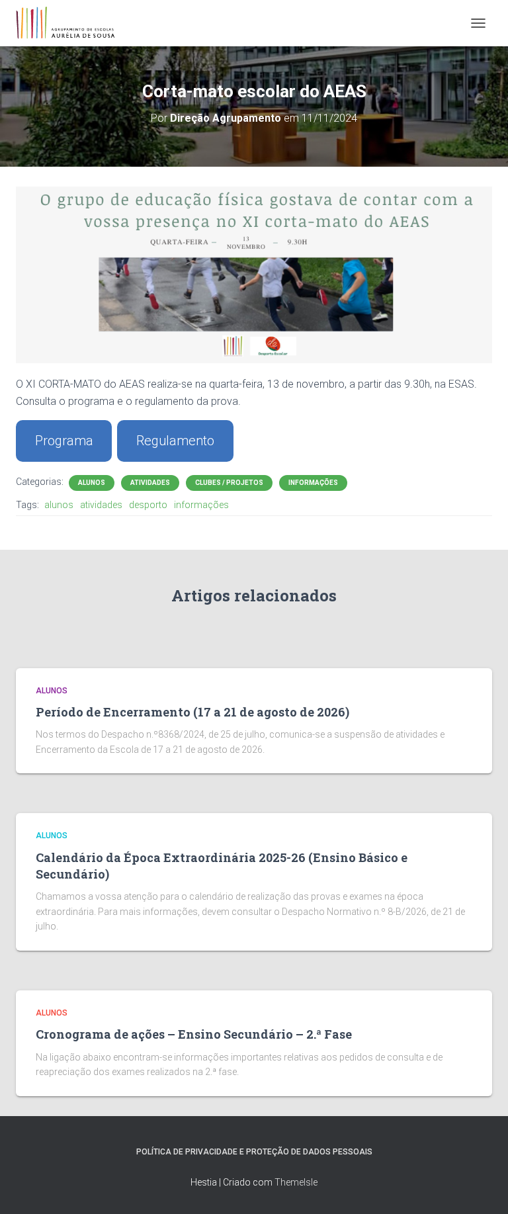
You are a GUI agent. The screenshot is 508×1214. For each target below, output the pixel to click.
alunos (58, 504)
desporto (148, 504)
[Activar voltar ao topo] (482, 1187)
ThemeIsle (296, 1182)
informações (201, 504)
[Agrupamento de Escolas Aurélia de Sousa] (70, 23)
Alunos (91, 482)
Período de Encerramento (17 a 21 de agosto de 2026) (192, 712)
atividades (101, 504)
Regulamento (175, 441)
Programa (64, 441)
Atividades (150, 482)
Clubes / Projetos (229, 482)
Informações (313, 482)
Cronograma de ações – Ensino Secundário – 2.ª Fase (194, 1034)
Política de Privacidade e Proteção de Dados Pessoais (254, 1151)
